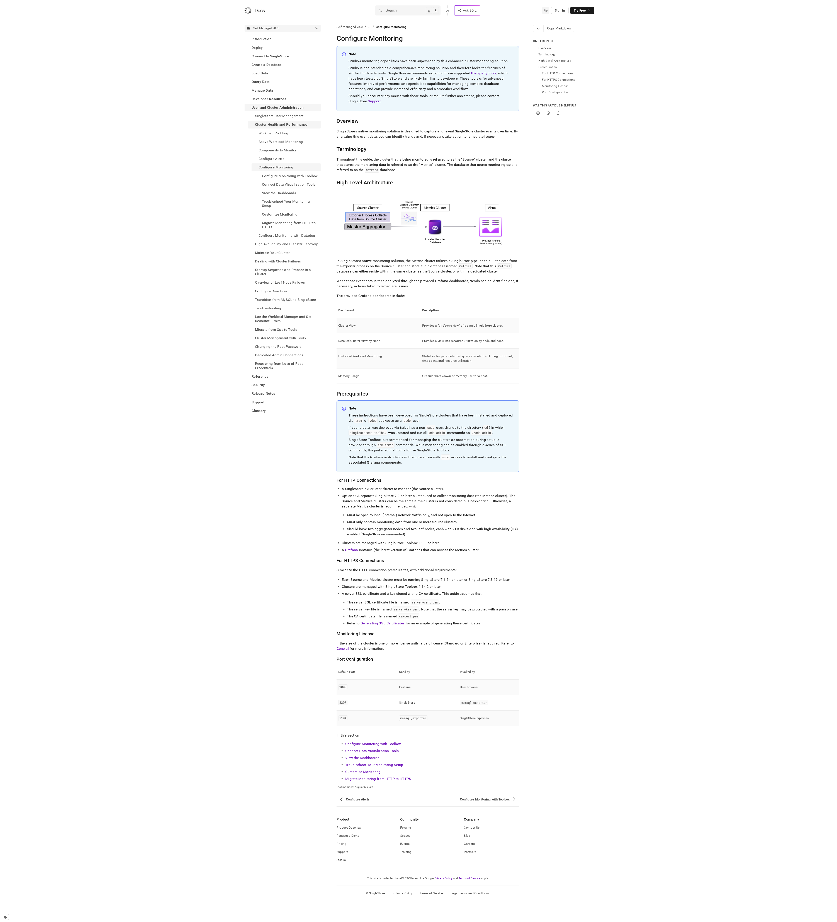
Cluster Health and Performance (281, 124)
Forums (405, 827)
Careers (469, 843)
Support (258, 402)
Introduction (261, 39)
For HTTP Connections (558, 73)
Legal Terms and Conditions (470, 893)
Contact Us (472, 827)
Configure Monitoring (276, 167)
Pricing (341, 843)
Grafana (351, 550)
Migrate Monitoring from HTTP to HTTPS (378, 779)
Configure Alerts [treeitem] (271, 159)
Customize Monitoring (363, 772)
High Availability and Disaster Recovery (286, 244)
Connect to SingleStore (270, 56)
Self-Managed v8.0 (350, 27)
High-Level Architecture (554, 60)
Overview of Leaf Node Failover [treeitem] (280, 282)
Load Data (260, 73)
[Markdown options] (538, 28)
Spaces (405, 835)
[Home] (255, 10)
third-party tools (483, 73)
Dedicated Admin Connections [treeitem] (279, 355)
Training (406, 851)
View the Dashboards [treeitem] (279, 193)
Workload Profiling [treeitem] (273, 133)
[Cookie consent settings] (5, 917)
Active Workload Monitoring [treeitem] (281, 141)
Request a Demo (348, 835)
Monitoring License (555, 86)
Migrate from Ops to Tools (276, 329)
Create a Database (267, 65)
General (343, 648)
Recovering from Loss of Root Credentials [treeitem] (279, 366)
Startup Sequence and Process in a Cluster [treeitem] (283, 272)
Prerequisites (547, 67)
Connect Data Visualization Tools (372, 751)
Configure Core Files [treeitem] (271, 291)
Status (341, 860)
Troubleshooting (268, 308)
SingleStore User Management (279, 116)
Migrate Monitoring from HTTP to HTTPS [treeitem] (289, 225)
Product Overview (349, 827)
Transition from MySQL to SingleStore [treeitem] (285, 300)
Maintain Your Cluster (272, 252)
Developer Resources (269, 99)
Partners (470, 851)
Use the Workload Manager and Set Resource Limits (283, 319)
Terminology (547, 54)
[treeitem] (283, 39)
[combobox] (545, 10)
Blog (467, 835)
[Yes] (538, 113)
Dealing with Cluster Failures (278, 261)
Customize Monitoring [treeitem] (279, 214)
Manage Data (262, 90)
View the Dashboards (362, 758)
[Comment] (558, 113)
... (369, 27)
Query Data (261, 82)
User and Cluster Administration (278, 107)
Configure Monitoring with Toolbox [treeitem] (290, 176)
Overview (544, 48)
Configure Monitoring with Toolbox (373, 744)
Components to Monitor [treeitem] (277, 150)
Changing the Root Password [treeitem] (278, 346)
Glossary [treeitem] (259, 410)
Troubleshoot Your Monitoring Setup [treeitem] (286, 203)
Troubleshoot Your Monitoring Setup (374, 765)
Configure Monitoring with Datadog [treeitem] (287, 235)
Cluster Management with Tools (280, 338)
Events (405, 843)
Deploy (257, 47)
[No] (548, 113)
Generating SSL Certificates (383, 623)
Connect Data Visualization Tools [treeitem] (288, 184)
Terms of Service (469, 878)
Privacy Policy (444, 878)
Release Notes (263, 393)
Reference (260, 376)
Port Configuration (555, 92)
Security (258, 385)
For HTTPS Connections (558, 79)
